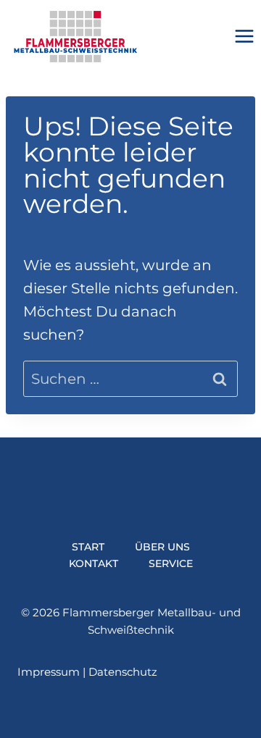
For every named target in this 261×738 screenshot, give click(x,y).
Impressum (48, 672)
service (171, 563)
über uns (162, 546)
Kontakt (93, 563)
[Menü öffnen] (244, 36)
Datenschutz (122, 672)
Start (88, 546)
